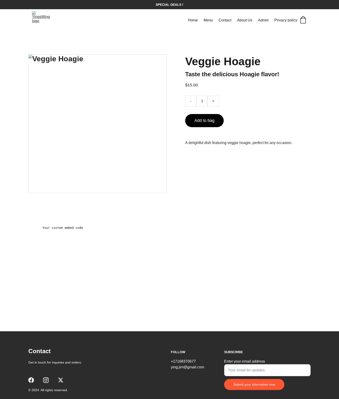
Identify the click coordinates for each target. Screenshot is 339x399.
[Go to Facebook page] (31, 380)
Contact (225, 20)
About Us (244, 20)
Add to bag (204, 120)
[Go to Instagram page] (46, 380)
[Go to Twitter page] (60, 380)
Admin (263, 20)
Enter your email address (244, 361)
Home (193, 20)
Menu (208, 20)
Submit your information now (254, 384)
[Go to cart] (303, 20)
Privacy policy (285, 20)
